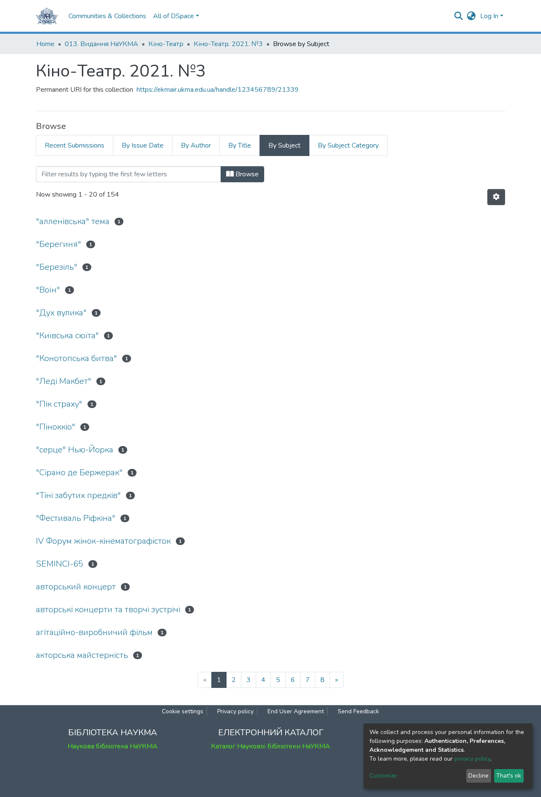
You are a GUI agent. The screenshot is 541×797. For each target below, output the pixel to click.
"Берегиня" (58, 244)
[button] (471, 16)
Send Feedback (358, 711)
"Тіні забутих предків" (78, 495)
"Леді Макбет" (63, 381)
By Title (239, 145)
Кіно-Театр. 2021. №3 (228, 44)
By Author (196, 145)
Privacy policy (235, 711)
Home (45, 44)
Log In (489, 16)
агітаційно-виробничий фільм (94, 632)
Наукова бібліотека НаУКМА (113, 746)
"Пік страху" (59, 404)
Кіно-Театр (165, 44)
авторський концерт (76, 586)
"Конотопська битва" (76, 358)
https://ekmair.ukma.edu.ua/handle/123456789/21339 (218, 89)
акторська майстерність (82, 655)
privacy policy (472, 759)
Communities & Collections (107, 16)
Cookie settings (182, 711)
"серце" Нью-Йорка (74, 449)
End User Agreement (296, 711)
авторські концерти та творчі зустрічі (108, 609)
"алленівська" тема (72, 221)
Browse (246, 174)
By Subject (284, 145)
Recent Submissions (74, 145)
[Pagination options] (496, 197)
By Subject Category (348, 145)
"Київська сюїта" (67, 335)
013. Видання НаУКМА (101, 44)
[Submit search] (458, 16)
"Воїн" (48, 290)
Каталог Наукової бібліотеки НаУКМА (270, 746)
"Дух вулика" (61, 312)
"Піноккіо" (55, 427)
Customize (383, 776)
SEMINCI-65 (59, 564)
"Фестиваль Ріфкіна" (75, 518)
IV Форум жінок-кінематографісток (103, 541)
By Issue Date (143, 145)
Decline (478, 776)
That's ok (508, 776)
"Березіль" (56, 267)
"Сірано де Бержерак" (79, 472)
